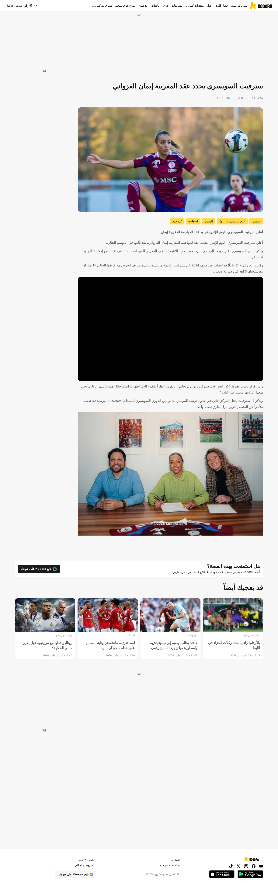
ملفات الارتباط (86, 859)
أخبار (209, 5)
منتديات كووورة (194, 5)
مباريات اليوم (239, 5)
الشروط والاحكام (84, 865)
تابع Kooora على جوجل (36, 568)
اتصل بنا (175, 859)
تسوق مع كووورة (102, 5)
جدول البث (221, 5)
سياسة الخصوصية (170, 865)
